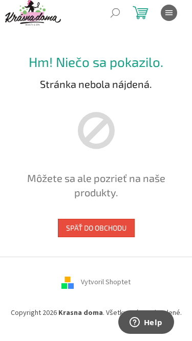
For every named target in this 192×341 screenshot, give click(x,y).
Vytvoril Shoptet (106, 283)
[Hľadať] (115, 13)
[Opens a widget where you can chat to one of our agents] (146, 323)
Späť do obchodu (96, 227)
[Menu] (169, 13)
